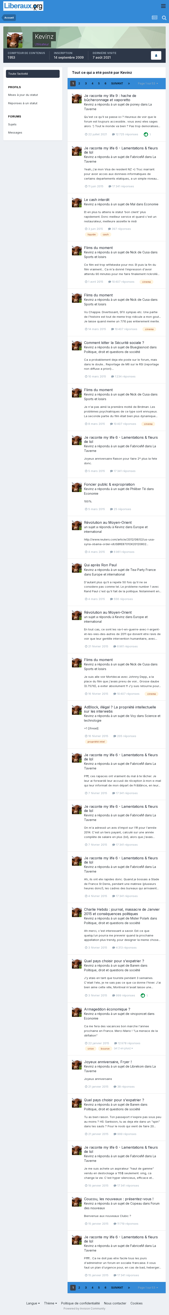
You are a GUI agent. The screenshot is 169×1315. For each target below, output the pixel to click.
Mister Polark (139, 918)
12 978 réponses (128, 1043)
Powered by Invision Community (84, 1308)
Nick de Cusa (140, 252)
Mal (132, 204)
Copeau (136, 1203)
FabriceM (137, 157)
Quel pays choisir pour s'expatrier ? (114, 961)
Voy (133, 716)
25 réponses (122, 509)
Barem (135, 965)
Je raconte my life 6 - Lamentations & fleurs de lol (121, 150)
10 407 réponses (122, 281)
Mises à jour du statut (23, 95)
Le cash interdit (96, 199)
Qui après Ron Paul (100, 565)
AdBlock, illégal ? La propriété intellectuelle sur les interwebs (120, 709)
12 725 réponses (126, 134)
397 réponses (121, 228)
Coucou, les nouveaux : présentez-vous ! (118, 1199)
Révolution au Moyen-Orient (108, 522)
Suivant (117, 83)
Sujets (12, 124)
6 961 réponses (123, 551)
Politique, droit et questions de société (112, 352)
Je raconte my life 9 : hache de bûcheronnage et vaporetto (110, 97)
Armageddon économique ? (107, 1009)
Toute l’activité (18, 73)
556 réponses (123, 599)
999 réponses (125, 995)
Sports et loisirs (95, 257)
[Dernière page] (129, 83)
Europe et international (108, 574)
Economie (151, 204)
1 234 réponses (125, 376)
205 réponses (126, 736)
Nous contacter (115, 1303)
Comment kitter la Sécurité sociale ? (114, 342)
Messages (15, 132)
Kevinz (89, 104)
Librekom (137, 1066)
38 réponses (125, 1086)
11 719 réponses (127, 1223)
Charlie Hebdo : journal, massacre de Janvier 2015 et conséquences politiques (122, 911)
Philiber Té (138, 489)
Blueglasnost (139, 347)
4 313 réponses (126, 947)
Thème (49, 1303)
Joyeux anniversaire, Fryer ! (108, 1062)
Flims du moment (98, 247)
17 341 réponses (122, 186)
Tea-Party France (143, 570)
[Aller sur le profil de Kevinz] (77, 98)
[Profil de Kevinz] (156, 55)
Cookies (136, 1303)
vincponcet (138, 1014)
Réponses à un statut (22, 103)
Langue (32, 1303)
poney (135, 104)
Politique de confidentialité (80, 1303)
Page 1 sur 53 (147, 83)
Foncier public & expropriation (109, 484)
